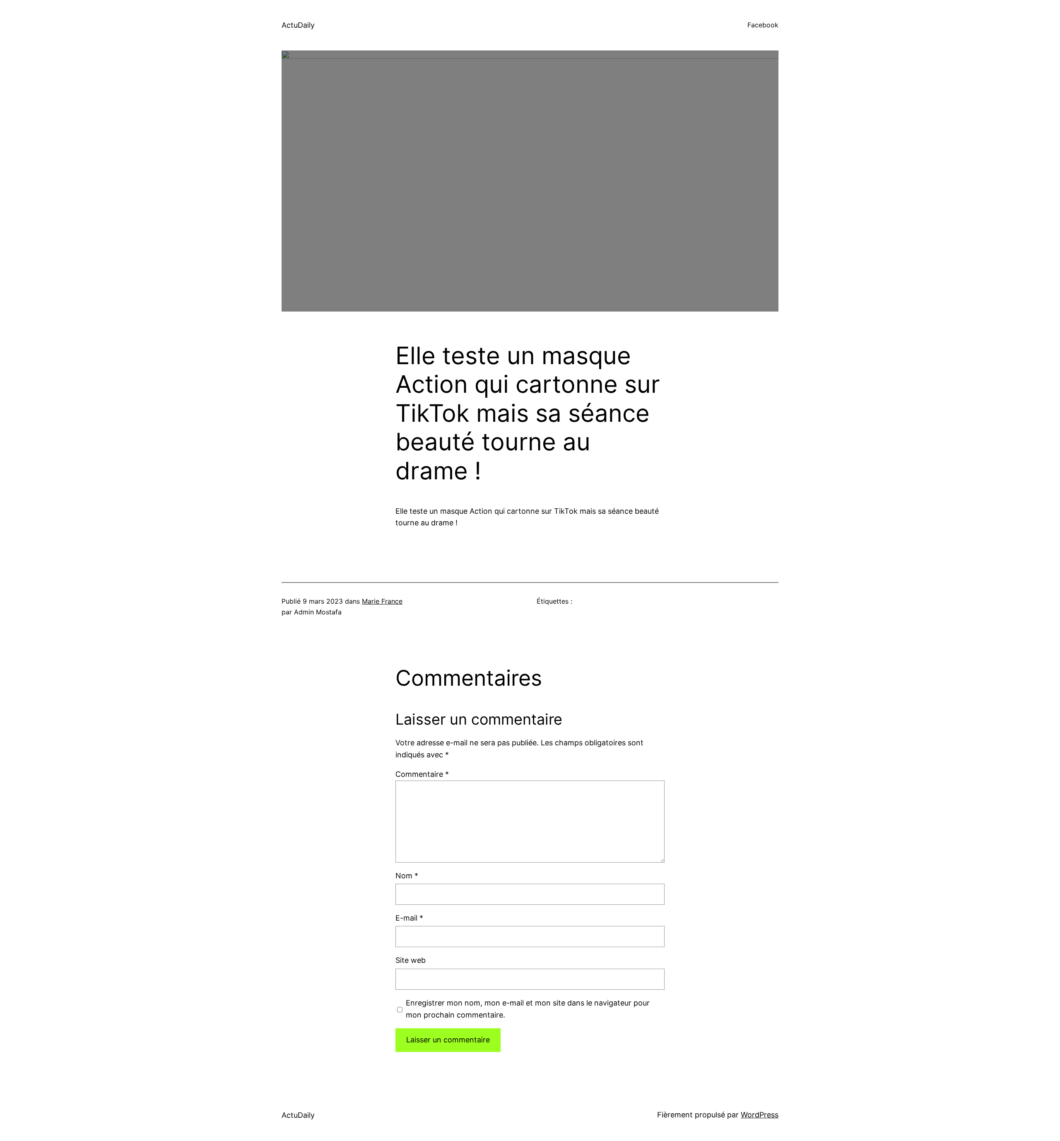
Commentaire (422, 774)
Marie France (382, 601)
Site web (410, 960)
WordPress (759, 1114)
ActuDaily (298, 25)
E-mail (409, 918)
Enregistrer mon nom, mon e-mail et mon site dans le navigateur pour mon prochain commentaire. (528, 1008)
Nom (406, 875)
